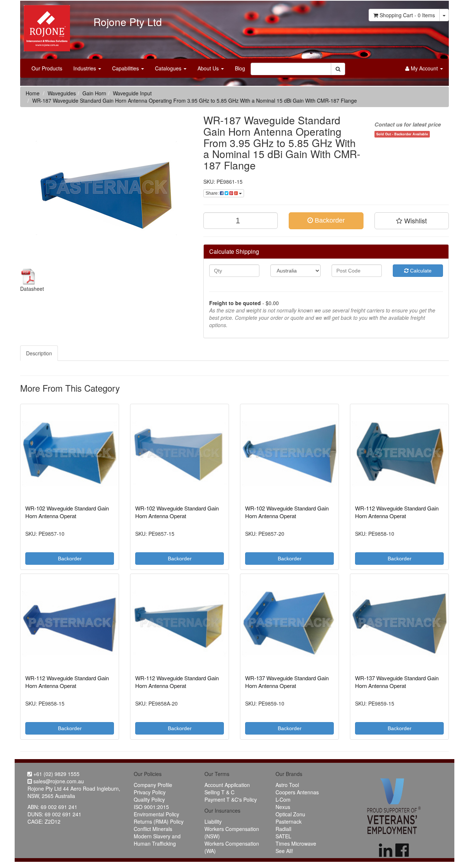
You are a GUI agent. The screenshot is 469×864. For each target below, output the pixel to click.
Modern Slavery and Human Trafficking (157, 839)
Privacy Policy (150, 792)
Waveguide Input (132, 93)
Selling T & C (219, 792)
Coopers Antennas (297, 792)
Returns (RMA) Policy (159, 821)
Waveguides (62, 93)
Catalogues (169, 68)
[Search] (338, 69)
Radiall (283, 828)
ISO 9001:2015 (151, 806)
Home (33, 93)
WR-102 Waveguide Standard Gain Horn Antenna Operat (67, 512)
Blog (240, 68)
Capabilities (126, 68)
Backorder (329, 220)
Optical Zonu (290, 814)
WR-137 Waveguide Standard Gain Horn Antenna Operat (287, 681)
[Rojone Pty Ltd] (45, 25)
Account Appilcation (227, 784)
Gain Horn (94, 93)
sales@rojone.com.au (58, 781)
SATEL (283, 836)
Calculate (420, 271)
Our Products (47, 68)
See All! (284, 850)
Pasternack (289, 821)
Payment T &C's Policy (230, 799)
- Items (407, 15)
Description (39, 353)
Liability (213, 821)
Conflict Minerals (153, 828)
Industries (85, 68)
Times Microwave (296, 843)
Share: (213, 193)
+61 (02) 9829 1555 (56, 773)
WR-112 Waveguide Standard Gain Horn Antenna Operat (397, 512)
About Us (208, 68)
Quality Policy (149, 799)
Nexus (283, 806)
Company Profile (153, 784)
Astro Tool (287, 784)
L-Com (283, 799)
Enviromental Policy (156, 814)
